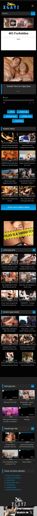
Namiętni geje (11, 487)
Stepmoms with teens (13, 489)
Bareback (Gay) (11, 116)
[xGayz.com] (15, 6)
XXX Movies (10, 485)
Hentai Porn (10, 480)
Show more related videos (18, 207)
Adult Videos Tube (12, 482)
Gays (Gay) (18, 121)
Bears (12, 111)
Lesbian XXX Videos (13, 478)
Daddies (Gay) (26, 116)
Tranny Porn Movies (13, 475)
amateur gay (24, 111)
